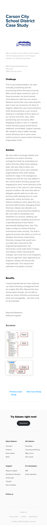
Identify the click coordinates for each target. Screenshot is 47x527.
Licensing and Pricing (32, 450)
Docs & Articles (11, 485)
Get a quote (29, 457)
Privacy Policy (14, 517)
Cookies (23, 517)
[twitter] (10, 498)
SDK (26, 471)
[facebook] (7, 498)
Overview (9, 446)
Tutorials (8, 481)
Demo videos (10, 453)
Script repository (30, 474)
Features (9, 450)
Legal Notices (33, 517)
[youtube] (14, 498)
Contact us (23, 512)
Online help (10, 478)
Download (23, 423)
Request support (11, 471)
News (8, 457)
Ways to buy (29, 453)
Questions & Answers (13, 474)
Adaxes (15, 5)
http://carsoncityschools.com (17, 66)
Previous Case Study (15, 393)
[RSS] (18, 498)
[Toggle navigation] (39, 5)
